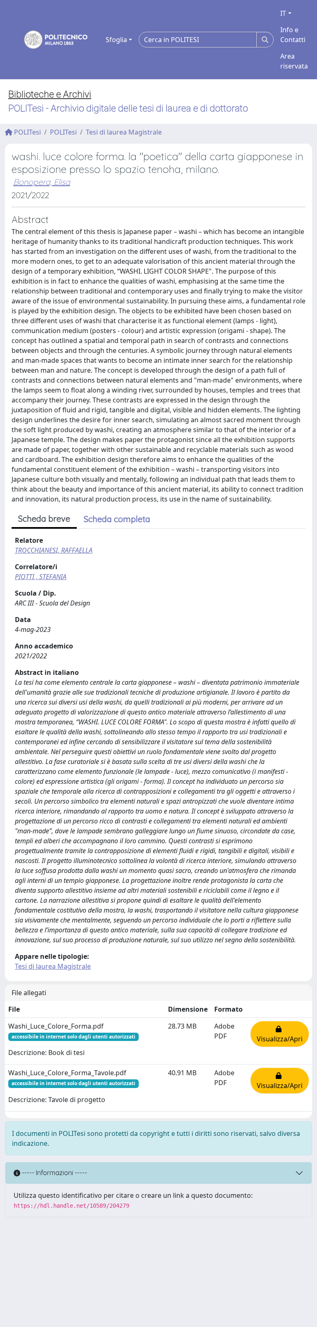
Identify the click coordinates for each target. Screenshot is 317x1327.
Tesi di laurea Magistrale (124, 132)
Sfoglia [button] (116, 39)
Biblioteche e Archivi (49, 94)
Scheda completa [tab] (117, 519)
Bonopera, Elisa (41, 182)
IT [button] (283, 13)
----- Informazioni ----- (53, 1173)
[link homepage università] (50, 40)
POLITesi (26, 132)
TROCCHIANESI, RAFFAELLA (53, 550)
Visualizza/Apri (280, 1033)
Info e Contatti (292, 34)
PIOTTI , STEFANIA (40, 576)
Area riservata (294, 61)
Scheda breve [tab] (44, 518)
